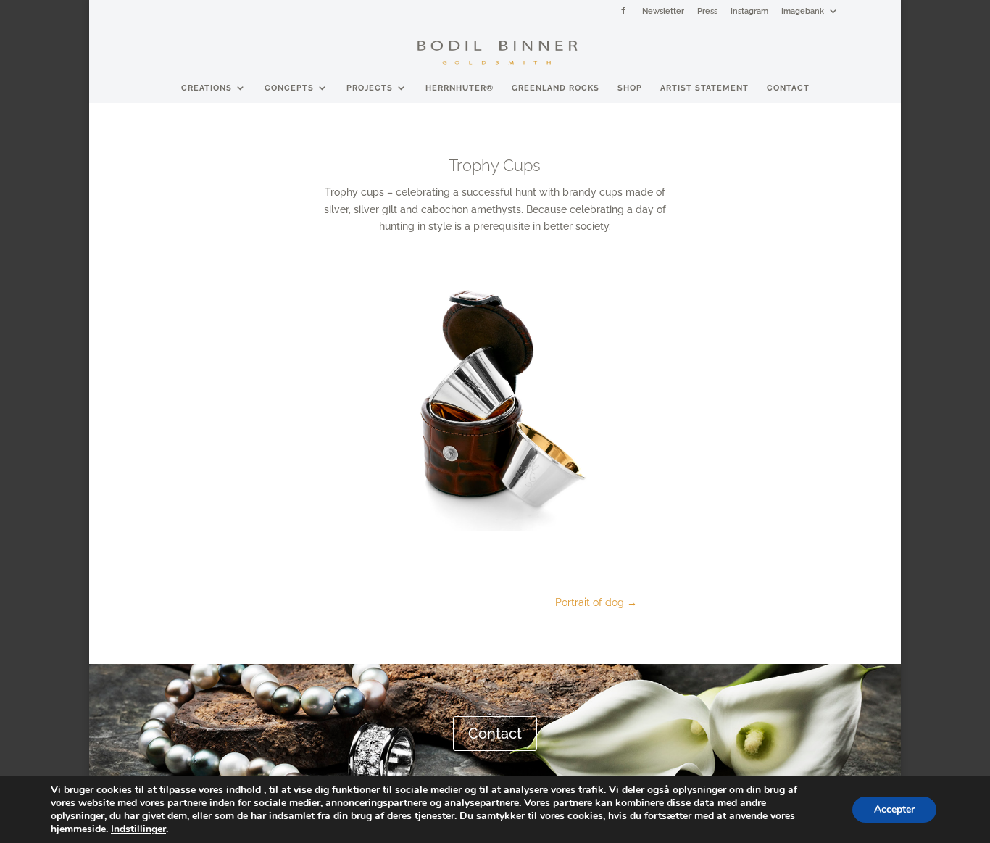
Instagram (749, 11)
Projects (369, 87)
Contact (788, 87)
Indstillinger (138, 829)
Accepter (894, 809)
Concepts (289, 87)
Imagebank (802, 11)
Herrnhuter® (459, 87)
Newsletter (663, 11)
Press (707, 11)
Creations (206, 87)
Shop (629, 87)
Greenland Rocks (555, 87)
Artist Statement (704, 87)
